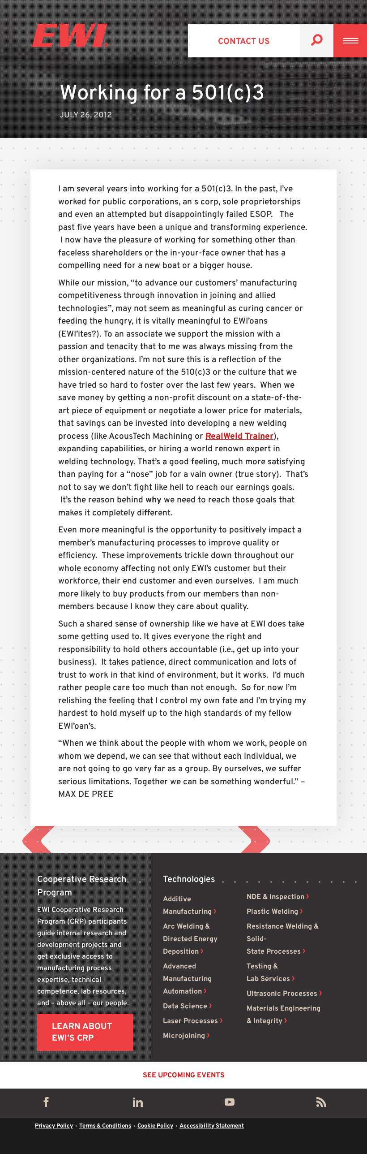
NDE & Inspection (275, 897)
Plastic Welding (272, 912)
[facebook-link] (46, 1104)
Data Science (185, 1006)
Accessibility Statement (211, 1126)
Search (316, 40)
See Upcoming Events (184, 1075)
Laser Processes (190, 1021)
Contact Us (244, 41)
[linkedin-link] (138, 1104)
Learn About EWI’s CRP (82, 1032)
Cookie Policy (155, 1126)
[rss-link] (321, 1104)
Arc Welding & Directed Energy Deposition (190, 939)
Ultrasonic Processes (282, 994)
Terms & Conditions (105, 1126)
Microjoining (184, 1036)
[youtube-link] (230, 1104)
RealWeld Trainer (239, 436)
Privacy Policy (54, 1126)
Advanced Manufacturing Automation (187, 979)
